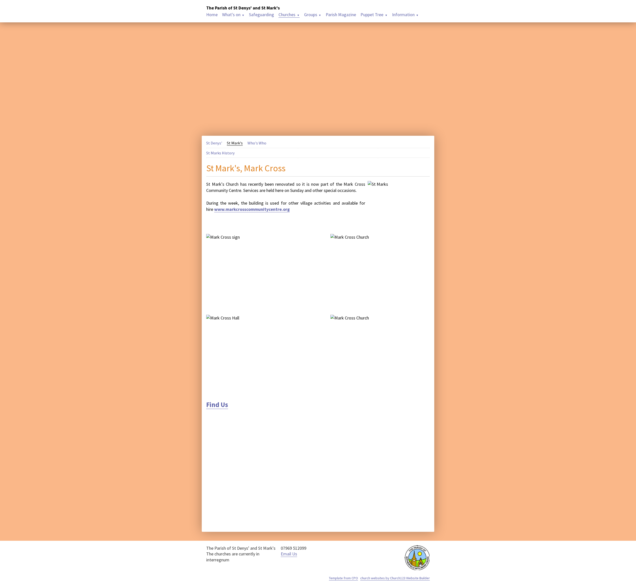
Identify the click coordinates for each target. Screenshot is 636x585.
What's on (231, 14)
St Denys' (214, 142)
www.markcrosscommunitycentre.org (252, 209)
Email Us (289, 554)
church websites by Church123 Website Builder (395, 578)
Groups (310, 14)
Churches (286, 14)
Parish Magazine (341, 14)
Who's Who (256, 142)
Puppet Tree (371, 14)
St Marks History (220, 152)
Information (403, 14)
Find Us (217, 404)
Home (212, 14)
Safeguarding (261, 14)
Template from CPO (343, 578)
